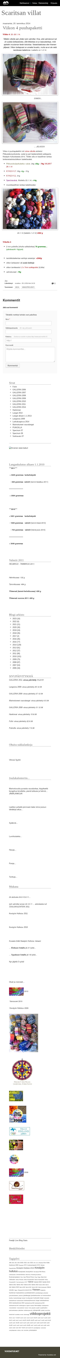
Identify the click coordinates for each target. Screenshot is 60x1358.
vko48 (35, 1325)
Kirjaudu (54, 3)
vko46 (28, 1325)
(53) (16, 665)
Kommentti (9, 345)
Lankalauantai (12, 1274)
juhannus (21, 1295)
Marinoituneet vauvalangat (23, 425)
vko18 (45, 1318)
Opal (24, 1277)
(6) (16, 621)
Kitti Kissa (42, 1271)
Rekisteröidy (43, 3)
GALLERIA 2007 (19, 393)
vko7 (20, 1327)
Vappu (15, 1290)
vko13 (28, 1318)
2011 (13, 1262)
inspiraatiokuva (20, 1293)
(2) (16, 636)
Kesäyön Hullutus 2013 (25, 1268)
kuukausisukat (20, 1300)
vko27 (39, 1320)
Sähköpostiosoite (19, 328)
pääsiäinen (20, 1310)
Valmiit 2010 (46, 1282)
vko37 (34, 1322)
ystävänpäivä (33, 1330)
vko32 (17, 1322)
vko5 (42, 1325)
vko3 (49, 1320)
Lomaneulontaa (20, 1274)
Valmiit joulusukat (42, 1287)
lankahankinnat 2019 (39, 1303)
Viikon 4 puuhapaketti (22, 28)
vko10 (18, 1318)
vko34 (24, 1322)
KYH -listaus (41, 1265)
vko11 (21, 1318)
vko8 (23, 1327)
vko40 (48, 1322)
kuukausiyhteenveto (29, 1300)
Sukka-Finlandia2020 (39, 1279)
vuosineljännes (36, 1327)
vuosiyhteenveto (13, 1330)
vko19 (49, 1318)
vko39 (41, 1322)
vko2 (10, 1320)
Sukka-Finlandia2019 (29, 1279)
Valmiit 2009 (38, 1282)
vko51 (48, 1325)
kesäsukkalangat (17, 1298)
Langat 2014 (17, 413)
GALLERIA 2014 (19, 407)
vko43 (17, 1325)
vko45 (24, 1325)
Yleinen (36, 1289)
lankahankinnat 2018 (29, 1303)
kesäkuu (11, 1298)
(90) (16, 653)
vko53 (13, 1327)
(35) (16, 633)
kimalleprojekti (29, 1298)
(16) (16, 619)
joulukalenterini (30, 1293)
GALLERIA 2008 (19, 395)
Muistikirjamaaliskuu (36, 1274)
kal (41, 1295)
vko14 (31, 1318)
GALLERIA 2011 (19, 404)
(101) (17, 656)
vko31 (13, 1322)
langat (37, 1300)
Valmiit (30, 1282)
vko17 (42, 1318)
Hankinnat (17, 410)
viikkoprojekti (28, 287)
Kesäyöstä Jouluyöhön (25, 1271)
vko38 (38, 1322)
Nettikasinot (24, 3)
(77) (16, 642)
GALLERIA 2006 (19, 390)
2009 (10, 1262)
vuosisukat (43, 1327)
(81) (16, 648)
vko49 (38, 1325)
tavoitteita (17, 1314)
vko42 (14, 1325)
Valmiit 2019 (15, 1287)
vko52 (10, 1327)
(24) (16, 630)
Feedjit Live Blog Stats (18, 1240)
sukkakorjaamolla (28, 1310)
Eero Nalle (47, 1262)
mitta (30, 1308)
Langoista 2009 (19, 419)
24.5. (34, 1262)
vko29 (46, 1320)
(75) (16, 659)
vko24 (28, 1320)
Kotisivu (26, 336)
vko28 (42, 1320)
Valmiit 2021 (28, 1287)
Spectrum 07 (18, 430)
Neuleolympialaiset (14, 1277)
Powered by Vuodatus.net (47, 1355)
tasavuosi (12, 1314)
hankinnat (12, 1293)
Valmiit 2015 (42, 1284)
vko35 (28, 1322)
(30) (16, 627)
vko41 (11, 1325)
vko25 (32, 1320)
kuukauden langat (38, 1298)
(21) (16, 624)
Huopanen (21, 1265)
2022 (28, 1262)
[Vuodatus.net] (12, 1351)
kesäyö (23, 1298)
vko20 (13, 1320)
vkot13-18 (30, 1327)
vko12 (24, 1318)
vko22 (20, 1320)
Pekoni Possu (30, 1277)
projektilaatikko (43, 1308)
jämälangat (27, 1295)
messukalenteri (12, 1308)
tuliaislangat (26, 1314)
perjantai (34, 1308)
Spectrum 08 (18, 433)
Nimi (8, 319)
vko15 (35, 1318)
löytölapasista (45, 1305)
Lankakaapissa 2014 (21, 422)
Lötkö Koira (28, 1274)
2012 (16, 1262)
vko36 (31, 1322)
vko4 (17, 287)
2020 (21, 1262)
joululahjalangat (39, 1293)
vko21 (17, 1320)
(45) (16, 639)
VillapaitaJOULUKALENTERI (25, 1290)
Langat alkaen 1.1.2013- (22, 416)
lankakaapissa (22, 1305)
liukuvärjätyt (37, 1305)
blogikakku (42, 1290)
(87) (16, 662)
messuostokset (20, 1308)
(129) (17, 645)
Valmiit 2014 (35, 1284)
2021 (25, 1262)
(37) (16, 651)
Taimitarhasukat (20, 1282)
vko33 (21, 1322)
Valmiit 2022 (35, 1287)
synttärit (43, 1310)
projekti (38, 1308)
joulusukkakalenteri (13, 1295)
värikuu (19, 1330)
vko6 (17, 1327)
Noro (22, 1277)
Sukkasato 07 (18, 436)
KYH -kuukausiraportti (30, 1265)
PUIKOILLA (17, 427)
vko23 (24, 1320)
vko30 (10, 1322)
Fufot (15, 387)
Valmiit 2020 (22, 1287)
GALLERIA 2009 (19, 398)
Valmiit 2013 (27, 1284)
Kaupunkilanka (12, 1268)
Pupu (36, 1277)
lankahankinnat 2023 (14, 1305)
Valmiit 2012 (19, 1284)
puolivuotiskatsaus (13, 1310)
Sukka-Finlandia (19, 1279)
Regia (39, 1277)
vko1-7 (14, 1318)
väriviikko (26, 1330)
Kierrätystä (36, 1271)
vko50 (44, 1325)
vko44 (21, 1325)
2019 (18, 1262)
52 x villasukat (39, 1262)
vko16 (39, 1318)
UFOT (25, 1282)
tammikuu (47, 1310)
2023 (31, 1262)
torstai (21, 1314)
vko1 (10, 1318)
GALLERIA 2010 (19, 401)
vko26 (36, 1320)
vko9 (26, 1327)
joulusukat (45, 1293)
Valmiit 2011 (12, 1284)
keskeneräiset (47, 1295)
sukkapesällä (36, 1310)
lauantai (32, 1305)
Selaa (35, 3)
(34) (16, 668)
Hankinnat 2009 (13, 1265)
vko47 (32, 1325)
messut (26, 1308)
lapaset (28, 1305)
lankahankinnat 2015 (18, 1303)
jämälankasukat (35, 1295)
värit (22, 1330)
